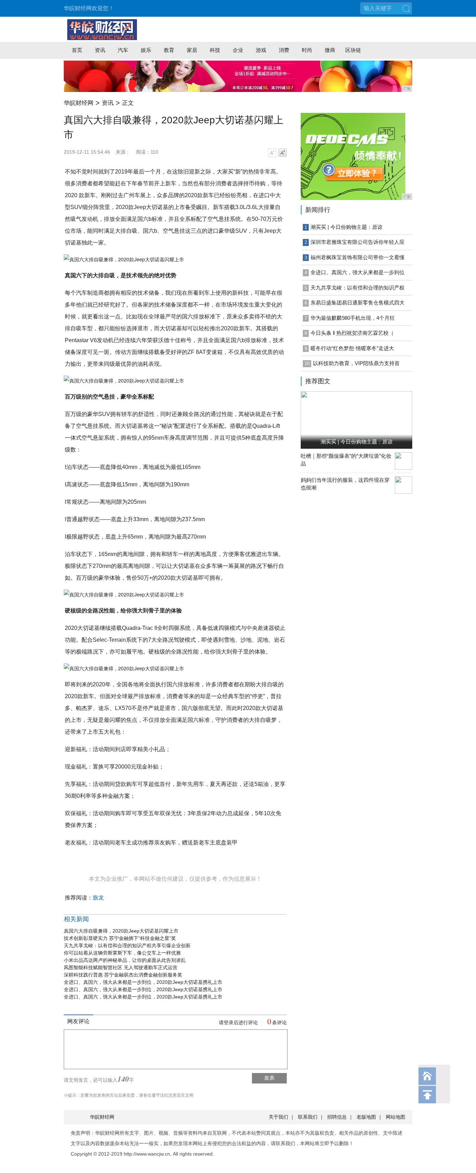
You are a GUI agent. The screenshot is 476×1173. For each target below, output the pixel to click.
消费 (284, 50)
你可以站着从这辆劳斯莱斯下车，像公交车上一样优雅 (122, 953)
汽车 (123, 50)
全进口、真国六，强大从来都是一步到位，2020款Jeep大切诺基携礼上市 (143, 982)
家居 (192, 50)
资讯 (100, 50)
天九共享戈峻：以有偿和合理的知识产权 (357, 288)
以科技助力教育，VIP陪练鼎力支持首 (356, 363)
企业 (238, 50)
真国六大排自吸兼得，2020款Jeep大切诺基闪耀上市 (121, 931)
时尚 (307, 50)
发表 (269, 1078)
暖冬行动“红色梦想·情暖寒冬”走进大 (352, 348)
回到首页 (427, 1076)
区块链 (353, 50)
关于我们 (278, 1117)
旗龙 (98, 898)
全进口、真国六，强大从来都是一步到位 (357, 272)
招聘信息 (337, 1117)
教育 (169, 50)
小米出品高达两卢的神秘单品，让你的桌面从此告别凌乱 (125, 960)
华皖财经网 (78, 103)
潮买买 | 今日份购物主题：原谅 (346, 227)
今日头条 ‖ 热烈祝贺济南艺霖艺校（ (352, 333)
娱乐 (146, 50)
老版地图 (366, 1117)
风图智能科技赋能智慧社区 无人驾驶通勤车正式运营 (120, 967)
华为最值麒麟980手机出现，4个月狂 (352, 318)
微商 (330, 50)
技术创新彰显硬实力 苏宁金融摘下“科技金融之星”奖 (120, 938)
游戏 (261, 50)
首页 (77, 50)
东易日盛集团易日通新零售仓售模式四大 (357, 303)
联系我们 (307, 1117)
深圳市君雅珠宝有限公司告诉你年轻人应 (357, 242)
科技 (215, 50)
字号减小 (272, 152)
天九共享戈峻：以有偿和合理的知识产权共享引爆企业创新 (127, 945)
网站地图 (395, 1117)
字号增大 (282, 152)
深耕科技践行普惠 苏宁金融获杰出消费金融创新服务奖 (123, 975)
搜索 (406, 8)
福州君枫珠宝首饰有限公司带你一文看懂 (357, 257)
